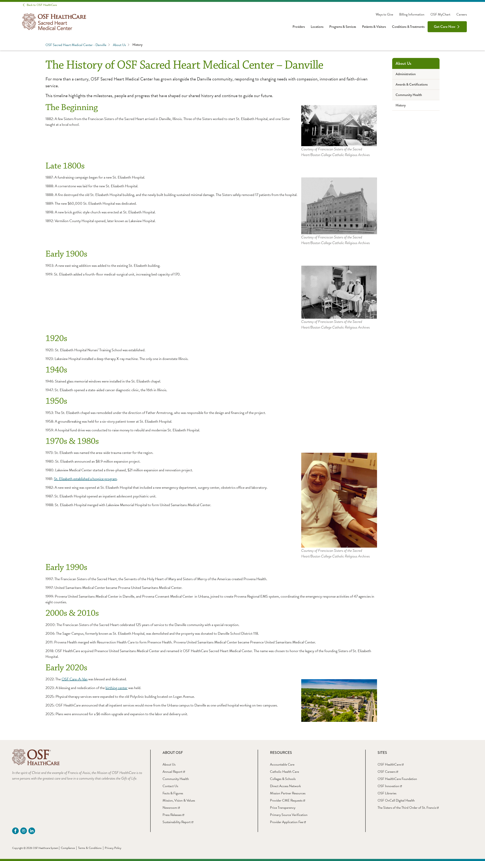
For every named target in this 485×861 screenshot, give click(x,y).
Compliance (68, 848)
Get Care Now (444, 26)
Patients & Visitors (374, 26)
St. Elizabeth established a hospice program (85, 479)
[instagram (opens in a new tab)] (23, 830)
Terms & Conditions (90, 848)
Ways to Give (384, 14)
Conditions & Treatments (408, 26)
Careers (461, 14)
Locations (317, 26)
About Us (119, 44)
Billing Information (411, 14)
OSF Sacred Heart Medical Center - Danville (75, 44)
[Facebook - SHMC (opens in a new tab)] (15, 830)
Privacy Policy (113, 848)
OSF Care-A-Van (75, 679)
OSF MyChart (440, 14)
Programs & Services (342, 26)
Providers (299, 26)
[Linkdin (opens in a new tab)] (31, 830)
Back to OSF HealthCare (42, 4)
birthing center (117, 688)
